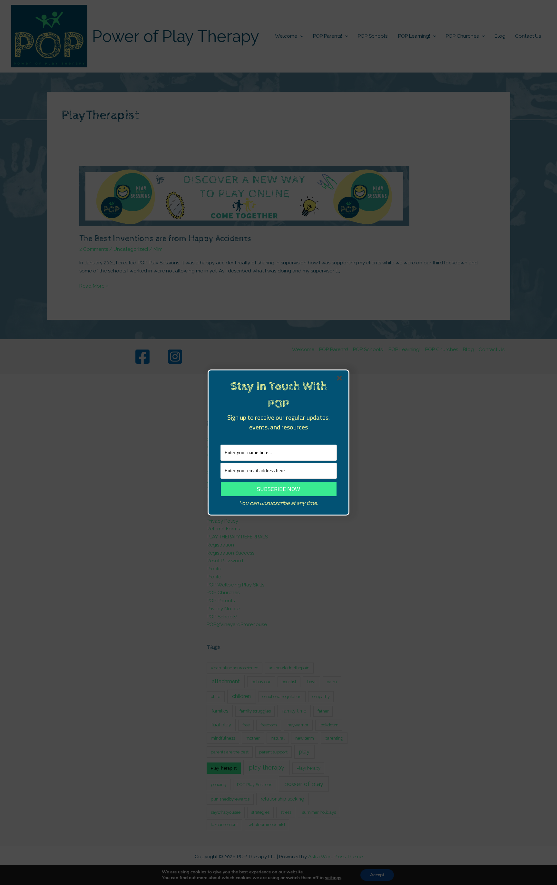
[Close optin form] (341, 379)
